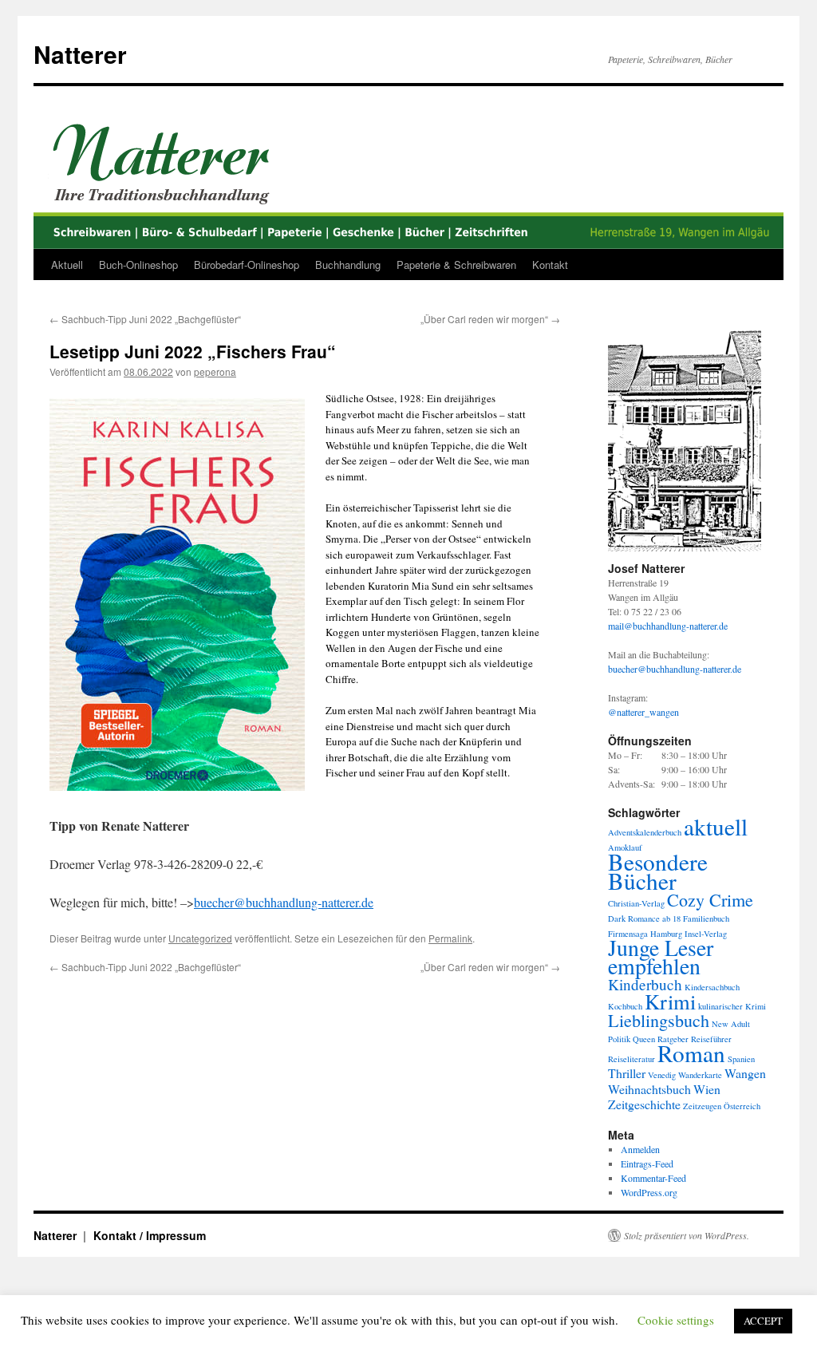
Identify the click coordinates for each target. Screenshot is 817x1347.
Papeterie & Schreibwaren (456, 264)
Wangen (745, 1073)
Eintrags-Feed (647, 1163)
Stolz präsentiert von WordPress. (686, 1235)
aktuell (716, 826)
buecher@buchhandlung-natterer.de (283, 902)
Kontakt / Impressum (149, 1235)
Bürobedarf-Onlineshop (246, 264)
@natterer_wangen (643, 711)
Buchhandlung (348, 264)
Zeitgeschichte (644, 1104)
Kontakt (550, 264)
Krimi (670, 1001)
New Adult (731, 1023)
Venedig (662, 1074)
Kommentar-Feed (653, 1177)
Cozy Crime (710, 899)
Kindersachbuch (712, 987)
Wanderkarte (700, 1074)
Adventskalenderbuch (644, 832)
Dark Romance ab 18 (644, 918)
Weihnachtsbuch (649, 1088)
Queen (644, 1039)
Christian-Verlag (636, 903)
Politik (619, 1039)
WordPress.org (649, 1192)
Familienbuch (706, 918)
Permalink (450, 938)
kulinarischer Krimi (732, 1006)
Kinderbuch (645, 984)
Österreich (742, 1106)
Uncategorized (200, 938)
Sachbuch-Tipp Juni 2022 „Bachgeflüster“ (145, 319)
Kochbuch (625, 1006)
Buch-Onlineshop (138, 264)
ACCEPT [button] (763, 1320)
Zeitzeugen (702, 1106)
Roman (691, 1053)
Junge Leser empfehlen (660, 957)
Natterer (80, 54)
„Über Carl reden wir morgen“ (490, 319)
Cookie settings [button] (675, 1320)
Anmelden (640, 1149)
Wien (706, 1088)
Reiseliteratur (631, 1059)
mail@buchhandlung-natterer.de (668, 625)
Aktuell (67, 264)
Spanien (741, 1059)
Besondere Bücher (658, 871)
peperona (215, 371)
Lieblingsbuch (658, 1020)
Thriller (626, 1073)
